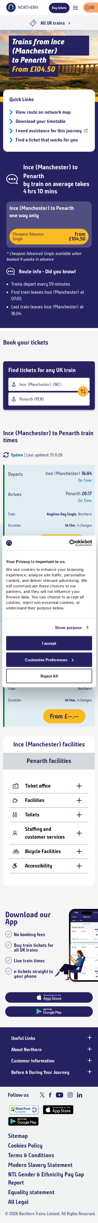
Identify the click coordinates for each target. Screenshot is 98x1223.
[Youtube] (59, 1095)
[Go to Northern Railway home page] (22, 10)
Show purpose (68, 627)
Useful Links (23, 1038)
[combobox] (49, 384)
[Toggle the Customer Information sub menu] (89, 1060)
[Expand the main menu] (75, 7)
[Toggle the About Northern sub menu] (89, 1049)
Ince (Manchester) (47, 167)
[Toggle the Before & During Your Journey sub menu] (89, 1071)
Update (17, 454)
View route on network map (43, 112)
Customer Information (33, 1061)
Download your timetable (41, 121)
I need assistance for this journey (49, 131)
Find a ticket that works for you (47, 140)
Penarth (33, 176)
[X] (42, 1095)
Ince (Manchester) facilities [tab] (49, 744)
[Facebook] (50, 1095)
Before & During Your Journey (40, 1072)
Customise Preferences (46, 659)
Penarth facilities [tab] (49, 761)
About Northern (26, 1049)
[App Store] (58, 1109)
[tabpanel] (49, 827)
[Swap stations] (83, 391)
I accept (49, 643)
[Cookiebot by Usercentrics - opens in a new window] (70, 543)
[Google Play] (23, 1121)
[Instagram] (70, 1095)
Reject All (49, 676)
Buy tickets (59, 8)
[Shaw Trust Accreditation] (23, 1109)
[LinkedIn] (79, 1095)
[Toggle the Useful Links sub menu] (89, 1037)
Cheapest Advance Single (49, 236)
